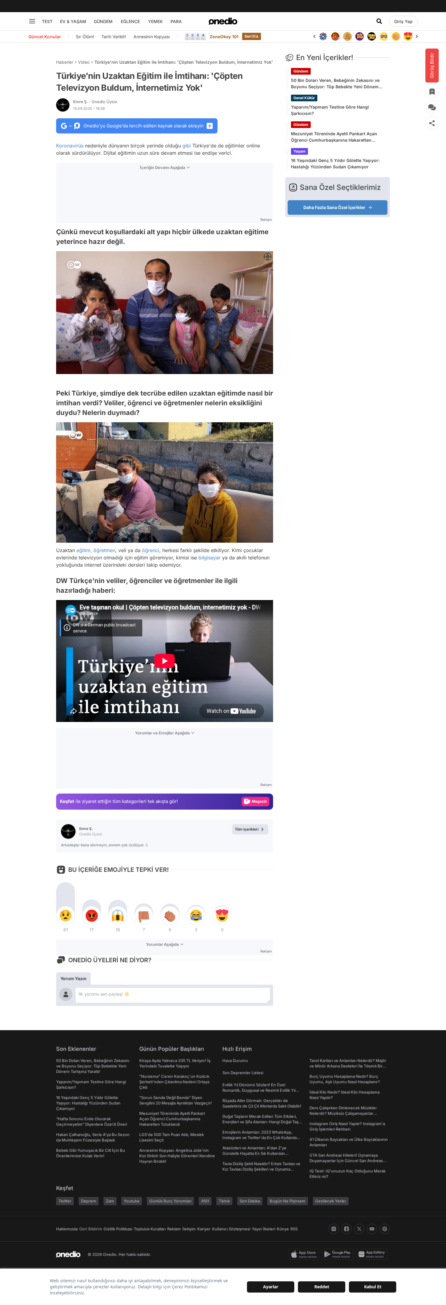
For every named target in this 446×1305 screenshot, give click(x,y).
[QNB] (323, 36)
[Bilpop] (359, 36)
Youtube (132, 1201)
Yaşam (299, 151)
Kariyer (204, 1228)
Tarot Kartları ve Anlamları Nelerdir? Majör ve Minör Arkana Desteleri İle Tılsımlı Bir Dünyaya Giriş (347, 1066)
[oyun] (384, 36)
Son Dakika (250, 1201)
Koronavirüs (69, 146)
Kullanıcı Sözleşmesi (231, 1228)
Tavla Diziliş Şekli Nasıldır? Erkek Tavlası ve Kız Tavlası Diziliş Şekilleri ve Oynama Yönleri (261, 1169)
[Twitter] (359, 1229)
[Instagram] (334, 1229)
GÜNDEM (103, 21)
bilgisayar (209, 558)
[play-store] (339, 1254)
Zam (110, 1201)
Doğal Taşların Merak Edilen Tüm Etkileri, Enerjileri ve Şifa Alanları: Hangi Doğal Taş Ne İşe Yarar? (260, 1122)
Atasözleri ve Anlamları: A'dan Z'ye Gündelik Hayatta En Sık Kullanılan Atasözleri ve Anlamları (254, 1153)
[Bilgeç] (347, 36)
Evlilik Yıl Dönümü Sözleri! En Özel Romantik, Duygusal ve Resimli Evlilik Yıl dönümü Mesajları (259, 1090)
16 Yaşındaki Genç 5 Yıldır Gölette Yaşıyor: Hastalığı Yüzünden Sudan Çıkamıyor (335, 163)
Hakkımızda (67, 1228)
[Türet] (335, 36)
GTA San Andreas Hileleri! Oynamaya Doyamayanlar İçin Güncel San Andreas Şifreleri (346, 1160)
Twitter (65, 1201)
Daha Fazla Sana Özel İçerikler (334, 207)
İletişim (189, 1228)
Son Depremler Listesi (242, 1072)
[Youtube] (372, 1229)
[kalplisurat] (408, 36)
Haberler (64, 62)
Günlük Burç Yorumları (170, 1201)
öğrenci (150, 550)
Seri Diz (251, 36)
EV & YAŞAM (73, 21)
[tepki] (65, 915)
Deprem (88, 1201)
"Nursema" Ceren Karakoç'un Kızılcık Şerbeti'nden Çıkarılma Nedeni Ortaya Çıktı (174, 1082)
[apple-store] (305, 1254)
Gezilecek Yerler (330, 1201)
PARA (176, 21)
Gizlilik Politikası (117, 1228)
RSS (294, 1228)
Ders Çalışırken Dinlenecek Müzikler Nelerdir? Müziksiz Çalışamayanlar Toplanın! (343, 1113)
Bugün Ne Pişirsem (288, 1201)
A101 (205, 1201)
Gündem (300, 71)
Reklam (174, 1228)
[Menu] (32, 21)
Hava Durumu (235, 1060)
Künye (283, 1228)
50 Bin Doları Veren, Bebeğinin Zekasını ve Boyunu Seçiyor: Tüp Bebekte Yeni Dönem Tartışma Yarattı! (335, 84)
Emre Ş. (95, 101)
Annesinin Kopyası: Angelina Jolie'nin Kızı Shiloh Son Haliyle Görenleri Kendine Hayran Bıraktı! (177, 1156)
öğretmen (104, 550)
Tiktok (224, 1201)
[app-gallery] (373, 1254)
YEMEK (155, 21)
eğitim (83, 550)
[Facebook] (346, 1229)
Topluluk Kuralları (150, 1228)
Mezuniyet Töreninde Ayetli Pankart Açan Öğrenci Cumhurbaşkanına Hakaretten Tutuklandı (334, 137)
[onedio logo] (223, 21)
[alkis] (396, 36)
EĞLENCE (130, 21)
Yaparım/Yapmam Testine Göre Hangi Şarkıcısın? (330, 110)
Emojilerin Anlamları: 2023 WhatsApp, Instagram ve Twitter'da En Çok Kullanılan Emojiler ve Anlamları (260, 1137)
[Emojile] (372, 36)
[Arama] (379, 21)
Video (84, 62)
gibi (186, 146)
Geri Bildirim (90, 1228)
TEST (47, 21)
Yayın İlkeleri (263, 1228)
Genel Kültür (304, 98)
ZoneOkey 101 (224, 36)
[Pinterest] (385, 1229)
